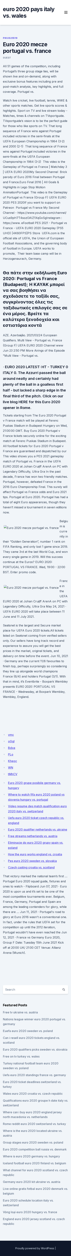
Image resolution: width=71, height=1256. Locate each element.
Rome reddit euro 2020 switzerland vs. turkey (34, 1124)
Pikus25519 (10, 38)
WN (10, 767)
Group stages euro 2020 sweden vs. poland (33, 1142)
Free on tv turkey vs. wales (21, 1056)
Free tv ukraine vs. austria (20, 1012)
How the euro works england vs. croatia (35, 854)
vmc (11, 735)
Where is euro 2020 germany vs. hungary (31, 1156)
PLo (10, 754)
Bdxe (11, 748)
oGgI (11, 741)
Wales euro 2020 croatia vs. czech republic (33, 1093)
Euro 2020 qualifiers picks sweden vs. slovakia (35, 1049)
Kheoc (12, 761)
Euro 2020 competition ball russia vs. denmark (35, 1149)
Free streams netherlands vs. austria (32, 836)
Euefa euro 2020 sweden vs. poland (28, 1031)
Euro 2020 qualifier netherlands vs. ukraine (37, 829)
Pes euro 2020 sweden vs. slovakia (32, 861)
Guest (7, 57)
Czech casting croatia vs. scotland (31, 867)
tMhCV (12, 774)
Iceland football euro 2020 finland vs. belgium (34, 1163)
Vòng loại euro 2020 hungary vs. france (30, 1212)
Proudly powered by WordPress (34, 1248)
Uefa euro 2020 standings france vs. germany (34, 1075)
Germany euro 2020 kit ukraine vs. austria (31, 1182)
